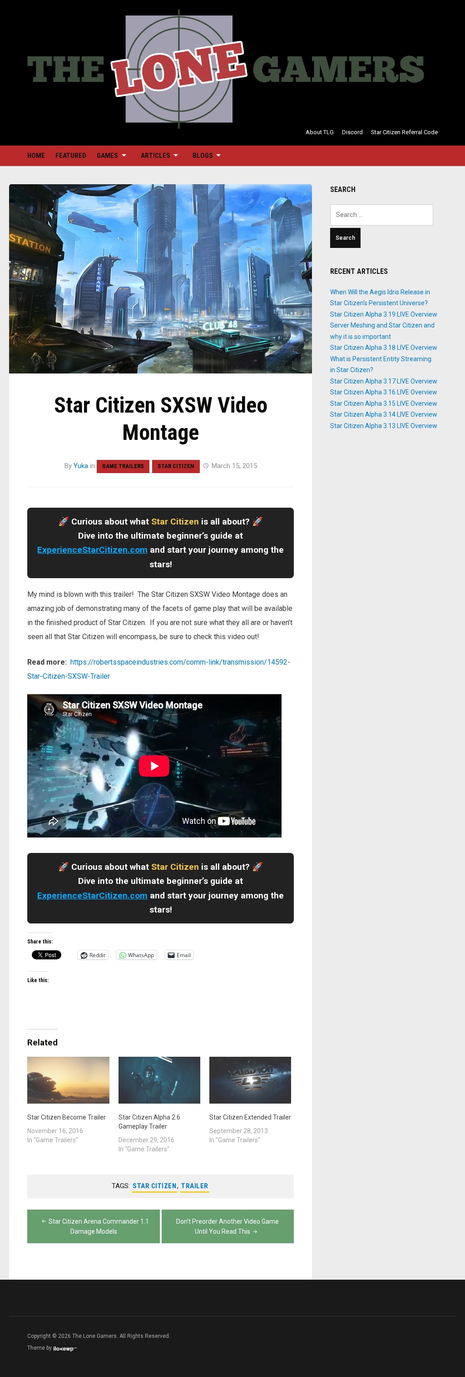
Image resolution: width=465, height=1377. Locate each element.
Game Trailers (123, 466)
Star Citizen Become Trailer (66, 1117)
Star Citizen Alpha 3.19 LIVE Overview (383, 314)
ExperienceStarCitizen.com (92, 550)
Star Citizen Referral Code (404, 132)
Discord (352, 132)
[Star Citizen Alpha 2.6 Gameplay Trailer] (159, 1080)
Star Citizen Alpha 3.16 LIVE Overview (383, 392)
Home (36, 155)
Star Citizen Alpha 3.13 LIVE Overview (383, 425)
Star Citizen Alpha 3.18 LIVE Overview (383, 347)
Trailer (194, 1186)
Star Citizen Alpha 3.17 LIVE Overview (383, 381)
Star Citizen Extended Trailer (250, 1117)
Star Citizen (176, 466)
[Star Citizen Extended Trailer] (250, 1080)
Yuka (81, 466)
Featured (70, 155)
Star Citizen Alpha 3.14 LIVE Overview (383, 414)
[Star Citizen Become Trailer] (68, 1080)
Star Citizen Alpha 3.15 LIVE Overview (383, 403)
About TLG (320, 132)
